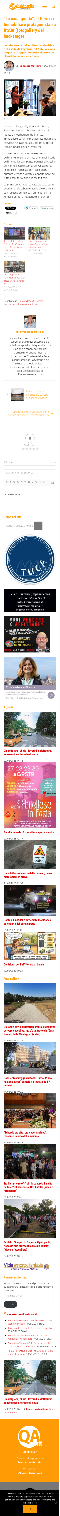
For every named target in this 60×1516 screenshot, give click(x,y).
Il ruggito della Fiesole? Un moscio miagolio (30, 1321)
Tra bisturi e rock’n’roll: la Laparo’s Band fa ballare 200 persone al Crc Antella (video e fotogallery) (28, 1182)
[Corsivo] (10, 493)
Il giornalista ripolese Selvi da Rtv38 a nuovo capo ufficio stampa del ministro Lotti (13, 252)
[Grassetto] (6, 493)
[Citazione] (29, 493)
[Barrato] (18, 493)
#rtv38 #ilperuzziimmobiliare (23, 312)
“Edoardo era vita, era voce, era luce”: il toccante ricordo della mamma (26, 1130)
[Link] (36, 493)
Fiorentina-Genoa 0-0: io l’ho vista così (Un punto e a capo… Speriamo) (29, 1338)
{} (40, 493)
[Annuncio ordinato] (21, 493)
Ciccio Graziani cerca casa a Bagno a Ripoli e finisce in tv (37, 249)
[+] (43, 493)
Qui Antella (37, 308)
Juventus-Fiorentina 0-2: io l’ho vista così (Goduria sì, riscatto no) (28, 1330)
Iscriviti (10, 1297)
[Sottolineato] (14, 493)
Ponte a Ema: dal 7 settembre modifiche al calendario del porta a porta (28, 924)
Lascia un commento (14, 1407)
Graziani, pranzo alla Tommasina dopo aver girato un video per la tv (13, 287)
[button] (50, 82)
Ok (28, 1509)
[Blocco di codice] (32, 493)
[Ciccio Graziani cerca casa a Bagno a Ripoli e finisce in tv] (37, 239)
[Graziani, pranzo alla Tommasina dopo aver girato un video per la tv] (14, 275)
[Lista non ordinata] (25, 493)
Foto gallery (25, 308)
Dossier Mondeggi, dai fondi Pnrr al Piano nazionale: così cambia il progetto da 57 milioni (28, 1079)
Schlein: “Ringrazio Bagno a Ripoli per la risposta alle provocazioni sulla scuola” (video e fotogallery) (27, 1239)
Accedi (50, 472)
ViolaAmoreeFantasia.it (22, 1307)
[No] (53, 1502)
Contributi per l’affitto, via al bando (24, 965)
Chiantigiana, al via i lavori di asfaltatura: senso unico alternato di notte (28, 756)
